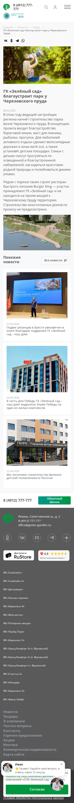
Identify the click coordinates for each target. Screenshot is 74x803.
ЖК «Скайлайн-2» (13, 581)
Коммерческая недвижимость (30, 749)
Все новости (53, 260)
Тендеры (10, 716)
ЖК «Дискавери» (13, 589)
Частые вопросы (17, 726)
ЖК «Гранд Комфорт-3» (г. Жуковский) (25, 648)
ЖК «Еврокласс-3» (13, 691)
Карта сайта (13, 754)
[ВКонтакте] (5, 40)
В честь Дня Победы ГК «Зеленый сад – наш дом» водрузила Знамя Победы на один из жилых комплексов (34, 404)
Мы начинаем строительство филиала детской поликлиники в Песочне (34, 476)
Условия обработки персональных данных (33, 798)
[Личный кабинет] (55, 7)
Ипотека (10, 745)
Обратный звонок (54, 500)
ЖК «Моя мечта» (13, 615)
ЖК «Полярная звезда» (17, 623)
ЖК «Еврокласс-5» (13, 640)
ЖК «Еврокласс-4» (13, 606)
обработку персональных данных (29, 776)
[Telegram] (17, 40)
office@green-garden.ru (34, 525)
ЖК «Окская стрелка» (15, 598)
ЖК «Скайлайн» (12, 572)
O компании (14, 721)
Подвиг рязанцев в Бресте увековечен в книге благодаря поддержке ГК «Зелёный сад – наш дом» (36, 331)
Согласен (37, 789)
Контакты (12, 730)
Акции (9, 740)
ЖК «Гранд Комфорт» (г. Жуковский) (24, 665)
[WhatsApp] (23, 40)
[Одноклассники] (11, 40)
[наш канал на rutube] (37, 538)
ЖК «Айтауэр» (11, 682)
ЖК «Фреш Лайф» (13, 699)
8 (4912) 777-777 (23, 7)
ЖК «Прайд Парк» (13, 631)
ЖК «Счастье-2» (12, 674)
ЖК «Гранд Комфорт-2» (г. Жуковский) (25, 657)
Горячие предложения (22, 735)
